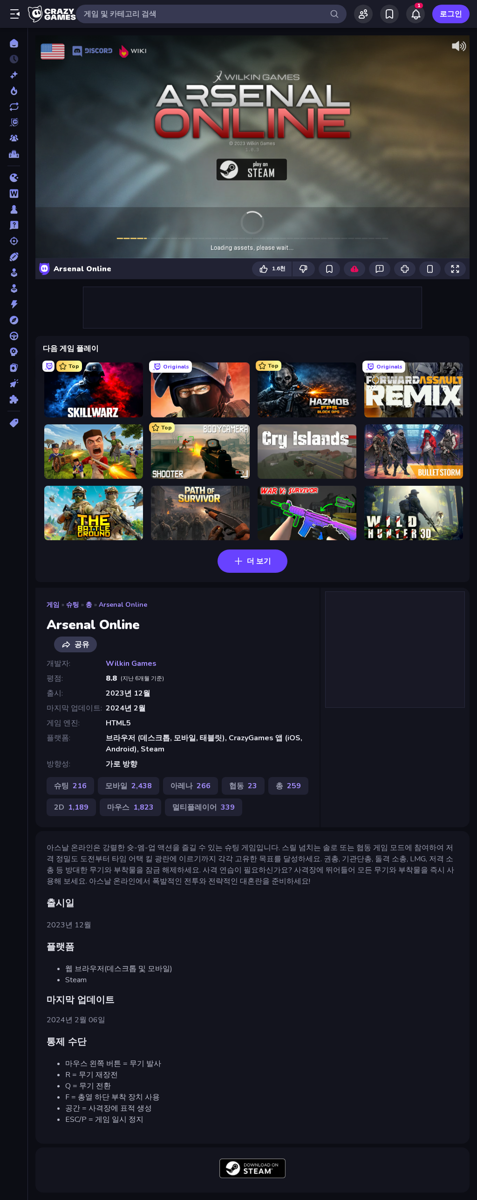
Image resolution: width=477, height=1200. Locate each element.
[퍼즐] (13, 399)
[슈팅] (13, 241)
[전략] (13, 352)
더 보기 (259, 561)
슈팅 (72, 604)
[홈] (13, 43)
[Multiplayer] (13, 138)
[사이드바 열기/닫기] (15, 14)
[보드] (13, 209)
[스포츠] (13, 257)
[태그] (13, 423)
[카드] (13, 367)
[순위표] (13, 154)
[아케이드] (13, 288)
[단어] (13, 193)
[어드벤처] (13, 320)
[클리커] (13, 383)
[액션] (13, 304)
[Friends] (363, 14)
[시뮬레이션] (13, 273)
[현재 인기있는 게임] (13, 91)
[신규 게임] (13, 75)
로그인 (451, 14)
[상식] (13, 225)
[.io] (13, 178)
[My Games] (389, 14)
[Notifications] (415, 14)
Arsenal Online (123, 604)
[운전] (13, 336)
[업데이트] (13, 106)
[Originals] (13, 122)
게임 (53, 604)
